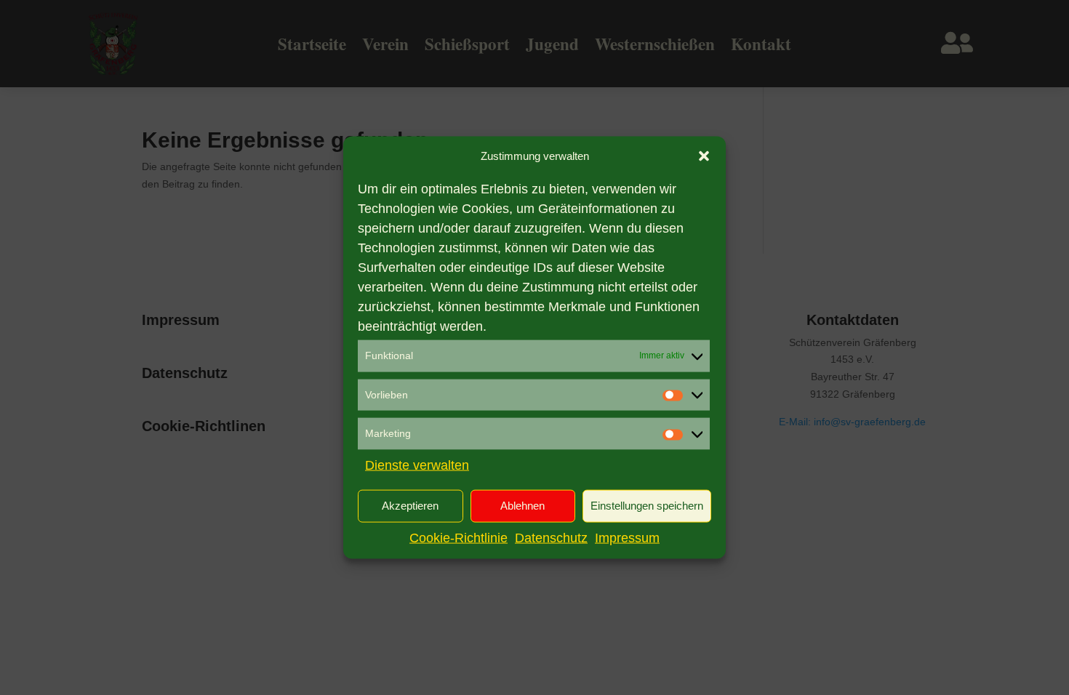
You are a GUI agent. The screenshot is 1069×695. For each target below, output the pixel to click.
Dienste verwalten (417, 465)
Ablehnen (522, 505)
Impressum (627, 538)
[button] (704, 156)
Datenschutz (551, 538)
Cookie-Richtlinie (458, 538)
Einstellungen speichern (646, 505)
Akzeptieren (410, 505)
